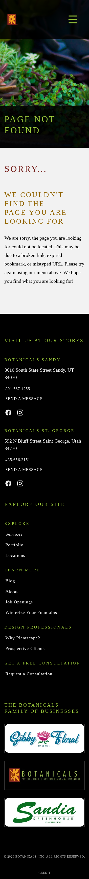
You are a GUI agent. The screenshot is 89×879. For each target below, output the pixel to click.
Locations (15, 555)
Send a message (24, 398)
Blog (10, 581)
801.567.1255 (18, 389)
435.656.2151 (18, 460)
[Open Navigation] (73, 19)
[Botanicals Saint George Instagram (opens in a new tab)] (20, 483)
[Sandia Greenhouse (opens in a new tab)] (44, 812)
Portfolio (14, 545)
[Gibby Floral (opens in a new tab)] (44, 738)
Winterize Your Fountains (32, 612)
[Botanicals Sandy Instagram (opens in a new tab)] (20, 412)
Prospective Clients (26, 648)
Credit (44, 873)
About (11, 591)
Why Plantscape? (23, 638)
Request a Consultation (29, 674)
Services (14, 534)
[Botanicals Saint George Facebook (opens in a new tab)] (8, 483)
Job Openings (20, 602)
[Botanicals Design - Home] (12, 19)
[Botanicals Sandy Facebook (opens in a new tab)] (8, 412)
